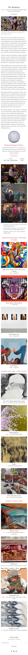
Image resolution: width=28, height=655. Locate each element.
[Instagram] (16, 651)
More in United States (14, 501)
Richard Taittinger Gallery (14, 145)
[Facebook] (11, 651)
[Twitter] (14, 651)
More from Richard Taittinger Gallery (14, 239)
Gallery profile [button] (14, 155)
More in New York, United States (14, 371)
